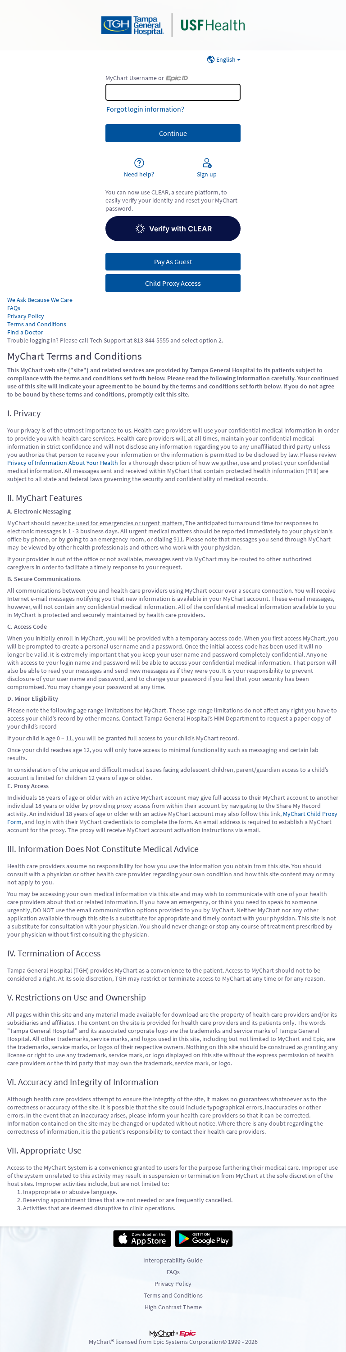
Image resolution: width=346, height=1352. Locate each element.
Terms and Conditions (36, 324)
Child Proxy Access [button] (173, 283)
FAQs (13, 308)
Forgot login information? (145, 108)
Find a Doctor (25, 332)
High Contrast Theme (173, 1307)
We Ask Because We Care (40, 300)
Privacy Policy (25, 316)
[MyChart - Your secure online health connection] (173, 25)
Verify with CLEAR (180, 228)
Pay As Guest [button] (173, 261)
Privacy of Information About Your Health (62, 463)
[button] (173, 228)
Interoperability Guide (173, 1260)
